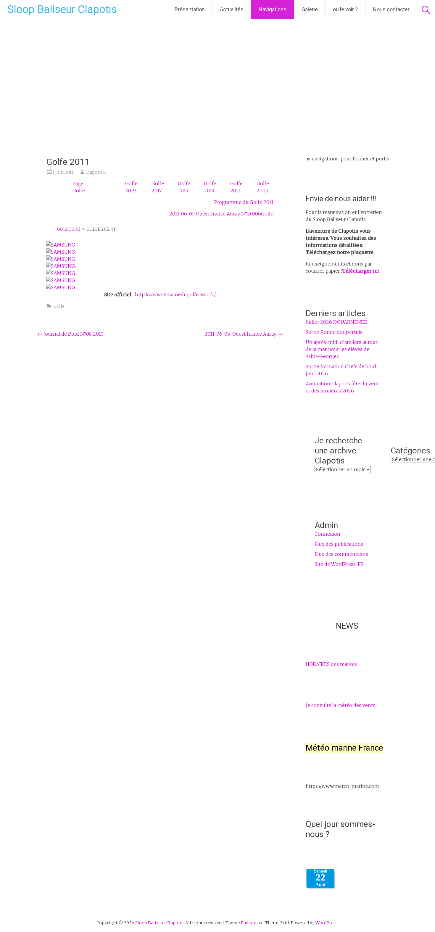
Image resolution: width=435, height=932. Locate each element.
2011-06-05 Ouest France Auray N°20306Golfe (221, 214)
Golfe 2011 (68, 229)
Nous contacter (391, 9)
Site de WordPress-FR (339, 564)
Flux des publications (339, 544)
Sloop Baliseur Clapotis (62, 9)
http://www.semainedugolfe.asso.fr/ (175, 294)
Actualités (232, 9)
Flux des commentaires (341, 554)
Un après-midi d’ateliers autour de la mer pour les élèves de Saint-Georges (342, 349)
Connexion (327, 534)
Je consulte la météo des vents (340, 705)
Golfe (59, 306)
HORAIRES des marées (331, 664)
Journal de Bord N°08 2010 (70, 334)
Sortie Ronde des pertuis (334, 332)
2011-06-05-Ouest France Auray (243, 334)
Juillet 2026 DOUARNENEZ (336, 322)
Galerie (310, 9)
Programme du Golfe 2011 (243, 202)
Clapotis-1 (96, 172)
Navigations (272, 9)
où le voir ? (345, 9)
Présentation (190, 9)
